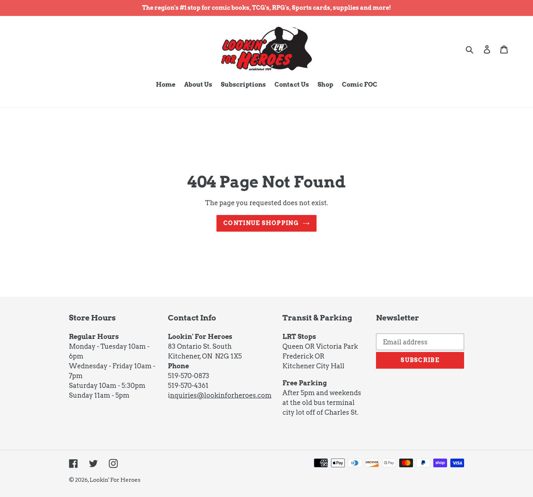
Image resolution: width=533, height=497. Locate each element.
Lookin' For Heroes (115, 480)
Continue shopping (261, 223)
